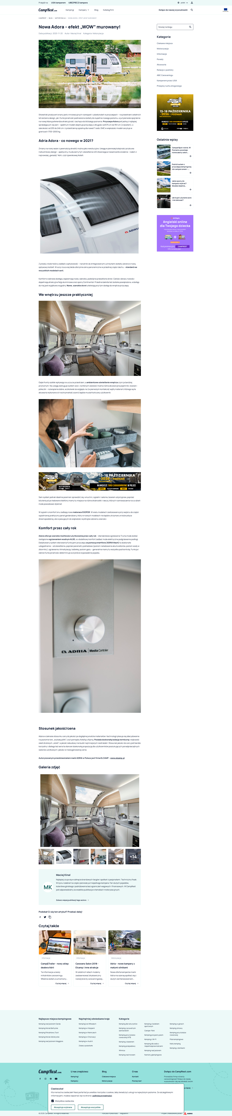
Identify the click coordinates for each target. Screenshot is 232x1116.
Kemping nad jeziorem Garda (50, 1024)
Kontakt (135, 1076)
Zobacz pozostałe (86, 1045)
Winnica (122, 1050)
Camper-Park (149, 1030)
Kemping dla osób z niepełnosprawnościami (153, 1044)
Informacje (162, 54)
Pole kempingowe (176, 1039)
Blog (96, 10)
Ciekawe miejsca (165, 43)
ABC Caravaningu (165, 75)
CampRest (42, 18)
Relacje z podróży (165, 70)
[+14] (133, 856)
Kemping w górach (177, 1024)
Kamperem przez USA (167, 80)
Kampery (83, 10)
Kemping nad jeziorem (152, 1050)
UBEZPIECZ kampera (78, 2)
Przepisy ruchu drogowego (169, 86)
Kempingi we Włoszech (87, 1024)
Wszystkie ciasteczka (64, 1101)
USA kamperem (58, 2)
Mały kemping (175, 1043)
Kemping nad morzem (127, 1055)
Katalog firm (108, 10)
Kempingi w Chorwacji (87, 1037)
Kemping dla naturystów (128, 1024)
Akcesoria (161, 64)
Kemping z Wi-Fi (150, 1039)
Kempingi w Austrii (86, 1041)
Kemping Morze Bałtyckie (48, 1028)
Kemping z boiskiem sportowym (151, 1025)
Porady (160, 59)
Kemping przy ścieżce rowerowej (178, 1033)
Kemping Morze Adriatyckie (49, 1037)
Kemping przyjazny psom (153, 1035)
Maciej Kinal (76, 33)
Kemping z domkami (177, 1048)
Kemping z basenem (126, 1042)
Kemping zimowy (176, 1028)
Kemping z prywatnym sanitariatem (127, 1029)
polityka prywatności (102, 1095)
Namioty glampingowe (153, 1055)
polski (183, 2)
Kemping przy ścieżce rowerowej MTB (127, 1036)
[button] (175, 37)
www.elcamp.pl (117, 758)
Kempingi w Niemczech (87, 1032)
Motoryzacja (60, 18)
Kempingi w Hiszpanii (87, 1028)
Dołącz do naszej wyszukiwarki (173, 10)
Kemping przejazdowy (127, 1046)
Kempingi (70, 10)
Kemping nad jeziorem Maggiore (51, 1041)
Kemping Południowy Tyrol (48, 1032)
